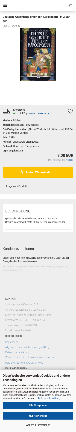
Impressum (11, 342)
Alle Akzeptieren (38, 405)
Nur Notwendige (38, 415)
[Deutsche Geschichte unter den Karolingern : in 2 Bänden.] (38, 54)
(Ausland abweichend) (39, 113)
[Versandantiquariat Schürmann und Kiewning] (38, 5)
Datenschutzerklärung (49, 398)
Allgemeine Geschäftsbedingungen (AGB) (27, 347)
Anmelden (17, 270)
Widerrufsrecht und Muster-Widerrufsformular (30, 357)
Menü (5, 5)
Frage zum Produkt (16, 186)
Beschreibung (18, 211)
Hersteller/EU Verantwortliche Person (24, 362)
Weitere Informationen (38, 424)
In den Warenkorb (38, 172)
